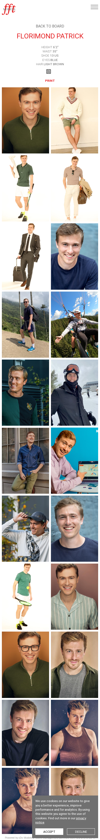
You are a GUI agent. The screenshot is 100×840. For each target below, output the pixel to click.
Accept (49, 831)
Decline (81, 831)
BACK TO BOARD (50, 26)
